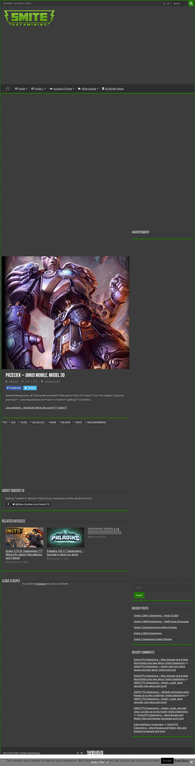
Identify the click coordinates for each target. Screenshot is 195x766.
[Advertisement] (122, 53)
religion (65, 422)
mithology (38, 422)
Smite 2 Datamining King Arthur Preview (155, 627)
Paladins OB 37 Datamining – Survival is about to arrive (65, 552)
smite (79, 422)
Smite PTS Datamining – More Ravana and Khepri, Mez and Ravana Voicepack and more (160, 728)
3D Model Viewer (114, 88)
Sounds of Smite (63, 88)
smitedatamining (96, 422)
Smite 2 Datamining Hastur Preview (153, 639)
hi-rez (24, 422)
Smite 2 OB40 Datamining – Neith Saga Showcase (161, 621)
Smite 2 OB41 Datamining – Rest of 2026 (156, 615)
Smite (22, 88)
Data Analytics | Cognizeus (148, 724)
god (13, 422)
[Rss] (164, 3)
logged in (41, 583)
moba (53, 422)
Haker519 (13, 381)
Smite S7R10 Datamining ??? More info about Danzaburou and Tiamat (24, 554)
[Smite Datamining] (30, 17)
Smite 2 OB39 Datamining (148, 633)
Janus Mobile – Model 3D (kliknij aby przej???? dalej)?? (36, 407)
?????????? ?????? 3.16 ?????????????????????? (104, 530)
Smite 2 (39, 88)
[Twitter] (168, 3)
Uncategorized (52, 381)
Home (8, 88)
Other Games (89, 88)
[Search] (191, 3)
